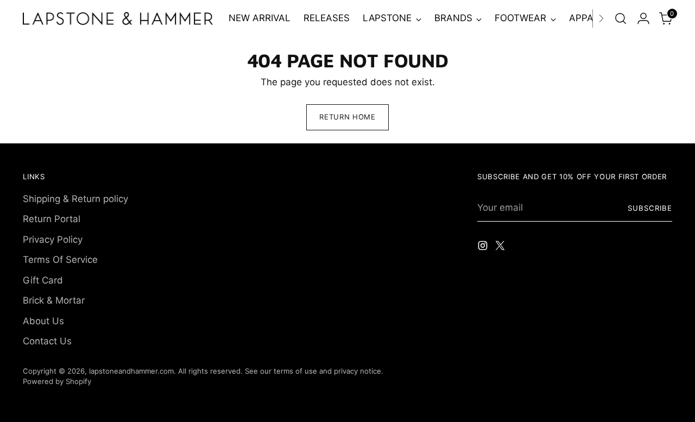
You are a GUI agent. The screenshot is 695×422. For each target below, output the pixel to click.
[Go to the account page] (643, 18)
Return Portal (51, 218)
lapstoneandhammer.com (131, 371)
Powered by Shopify (57, 381)
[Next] (601, 18)
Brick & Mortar (54, 300)
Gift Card (43, 280)
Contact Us (47, 341)
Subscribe (650, 208)
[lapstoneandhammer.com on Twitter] (501, 247)
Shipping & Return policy (75, 198)
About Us (43, 321)
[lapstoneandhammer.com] (118, 18)
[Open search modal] (620, 18)
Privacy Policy (53, 239)
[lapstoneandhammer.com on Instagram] (483, 247)
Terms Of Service (60, 259)
